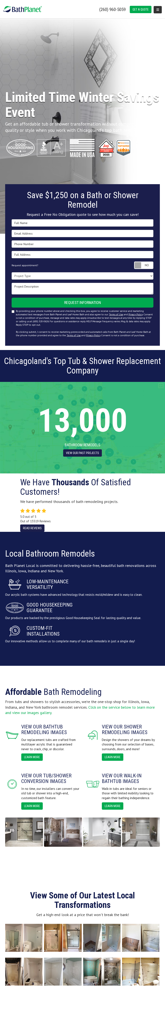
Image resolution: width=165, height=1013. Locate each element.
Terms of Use (116, 314)
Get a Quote (141, 9)
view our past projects (82, 453)
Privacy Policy (135, 314)
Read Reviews (32, 528)
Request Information (82, 302)
